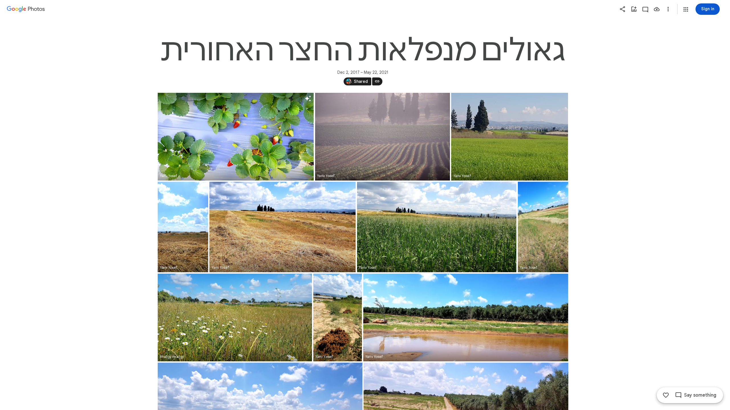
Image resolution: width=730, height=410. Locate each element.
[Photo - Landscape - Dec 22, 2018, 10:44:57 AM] (509, 137)
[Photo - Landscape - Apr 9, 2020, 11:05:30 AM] (436, 227)
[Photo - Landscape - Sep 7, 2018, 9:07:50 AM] (382, 137)
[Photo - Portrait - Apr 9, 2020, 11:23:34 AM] (543, 227)
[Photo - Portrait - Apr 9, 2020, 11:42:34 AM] (337, 317)
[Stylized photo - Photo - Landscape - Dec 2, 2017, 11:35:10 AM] (236, 137)
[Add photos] (634, 9)
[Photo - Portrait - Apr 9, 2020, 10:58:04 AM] (183, 227)
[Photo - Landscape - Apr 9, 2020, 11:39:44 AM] (235, 317)
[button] (686, 9)
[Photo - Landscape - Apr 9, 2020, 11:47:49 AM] (465, 317)
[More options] (668, 9)
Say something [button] (700, 395)
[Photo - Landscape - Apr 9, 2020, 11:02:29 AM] (282, 227)
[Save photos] (656, 9)
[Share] (622, 9)
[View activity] (645, 9)
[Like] (666, 395)
